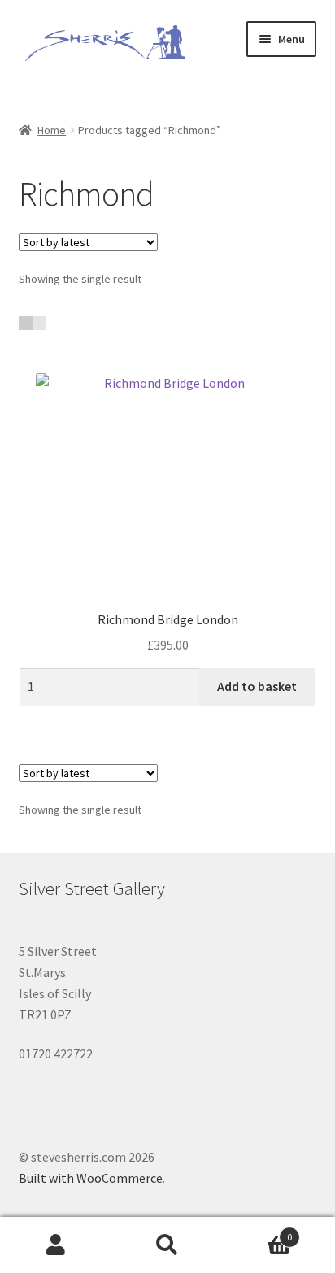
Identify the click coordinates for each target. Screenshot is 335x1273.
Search (167, 1245)
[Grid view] (26, 323)
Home (51, 130)
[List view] (39, 323)
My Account (55, 1245)
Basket (258, 1231)
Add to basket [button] (257, 686)
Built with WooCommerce (91, 1178)
